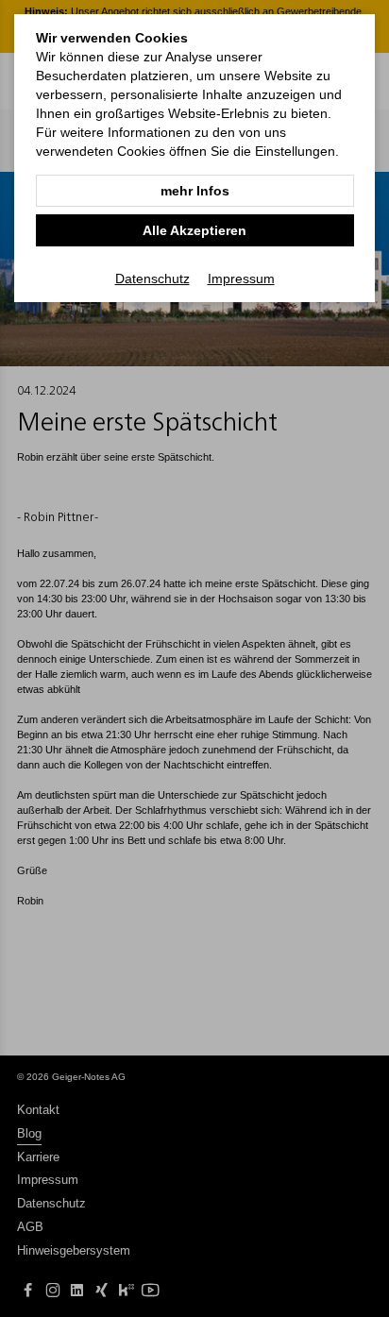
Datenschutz (152, 278)
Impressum (241, 278)
